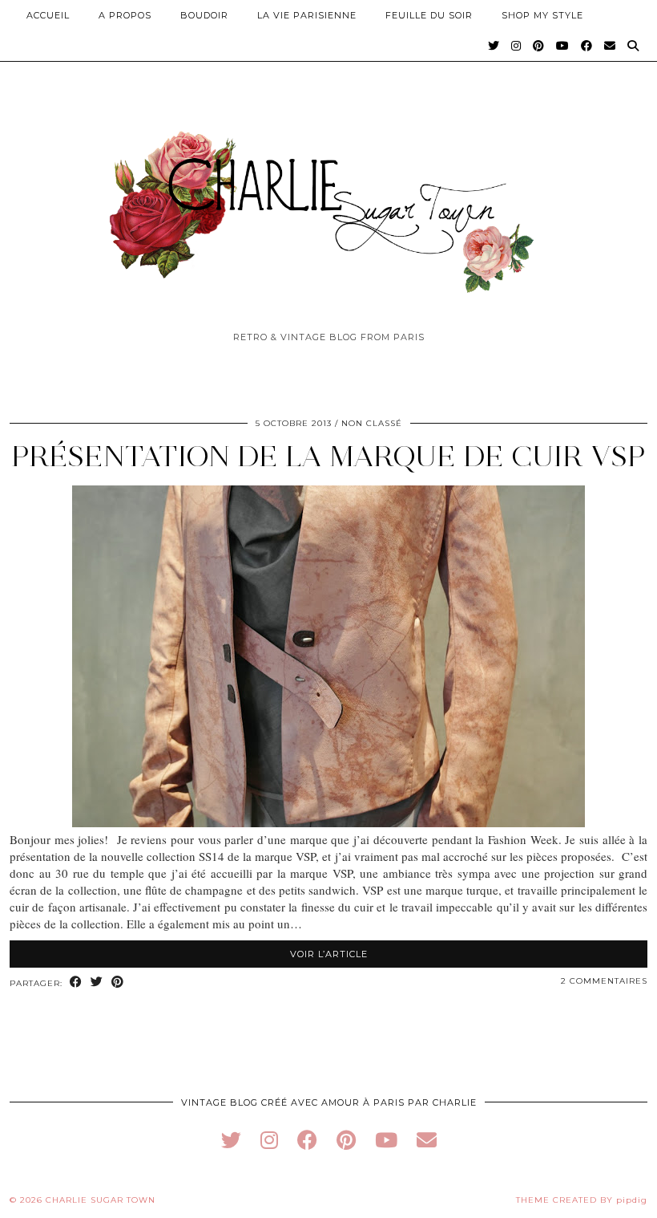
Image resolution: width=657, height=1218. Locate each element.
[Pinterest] (539, 45)
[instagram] (269, 1140)
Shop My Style (542, 15)
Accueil (48, 15)
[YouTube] (563, 45)
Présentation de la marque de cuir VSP (328, 456)
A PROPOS (125, 15)
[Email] (610, 45)
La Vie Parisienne (307, 15)
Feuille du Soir (429, 15)
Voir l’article (329, 954)
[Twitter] (494, 45)
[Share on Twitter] (97, 982)
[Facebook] (587, 45)
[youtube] (386, 1140)
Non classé (371, 423)
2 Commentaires (604, 981)
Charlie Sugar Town (100, 1200)
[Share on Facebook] (76, 982)
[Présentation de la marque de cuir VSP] (328, 822)
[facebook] (307, 1140)
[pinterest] (346, 1140)
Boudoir (204, 15)
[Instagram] (516, 45)
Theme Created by (581, 1200)
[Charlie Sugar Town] (328, 203)
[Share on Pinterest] (117, 982)
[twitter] (231, 1140)
